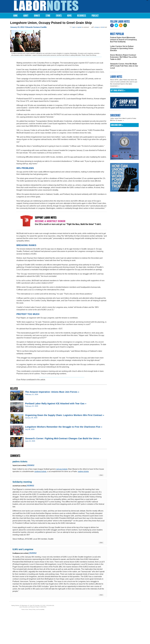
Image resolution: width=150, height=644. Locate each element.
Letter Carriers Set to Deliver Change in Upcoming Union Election (122, 48)
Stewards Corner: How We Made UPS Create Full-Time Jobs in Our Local (124, 66)
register (79, 27)
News (69, 15)
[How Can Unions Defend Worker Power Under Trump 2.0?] (124, 190)
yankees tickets (40, 471)
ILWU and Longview (23, 549)
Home (15, 15)
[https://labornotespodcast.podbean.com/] (124, 158)
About (25, 15)
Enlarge (96, 27)
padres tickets (20, 461)
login (73, 27)
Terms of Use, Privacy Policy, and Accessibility (32, 609)
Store (48, 15)
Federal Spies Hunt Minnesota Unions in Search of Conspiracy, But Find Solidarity (123, 40)
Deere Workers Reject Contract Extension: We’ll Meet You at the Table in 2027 (123, 57)
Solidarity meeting (22, 482)
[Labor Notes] (46, 6)
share (101, 475)
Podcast (95, 15)
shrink (102, 27)
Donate (37, 15)
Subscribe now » (117, 125)
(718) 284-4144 (50, 605)
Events (59, 15)
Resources (81, 15)
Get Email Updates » (118, 90)
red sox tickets (61, 469)
